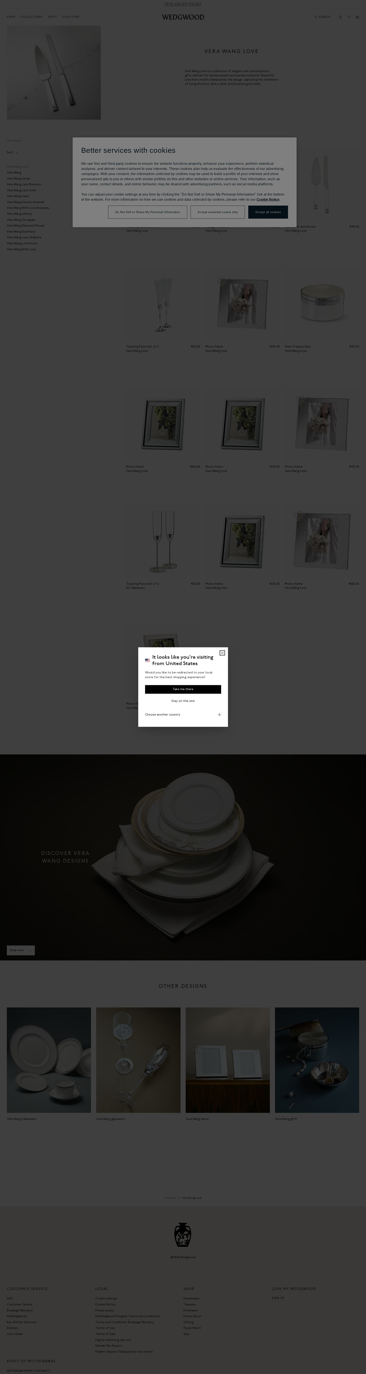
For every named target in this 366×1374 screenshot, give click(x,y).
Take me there (183, 689)
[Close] (222, 653)
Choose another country (162, 714)
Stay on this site (183, 700)
